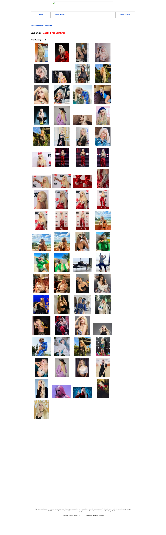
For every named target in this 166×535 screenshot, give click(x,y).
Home (41, 15)
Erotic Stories (125, 15)
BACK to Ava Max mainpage (41, 25)
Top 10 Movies (60, 15)
